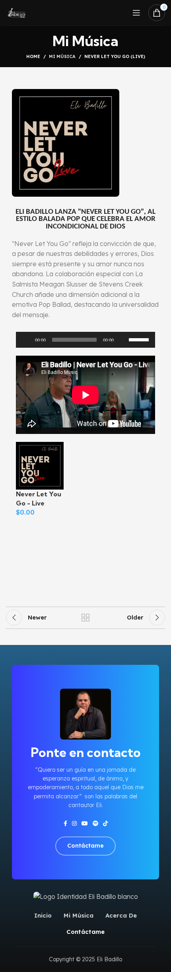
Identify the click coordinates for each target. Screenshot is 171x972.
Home (33, 56)
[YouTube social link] (84, 823)
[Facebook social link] (65, 823)
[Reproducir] (26, 344)
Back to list (85, 617)
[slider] (140, 339)
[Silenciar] (122, 344)
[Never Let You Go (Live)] (40, 465)
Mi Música (62, 56)
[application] (85, 340)
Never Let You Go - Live (38, 498)
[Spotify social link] (95, 823)
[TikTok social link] (105, 823)
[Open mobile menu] (136, 13)
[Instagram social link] (74, 823)
